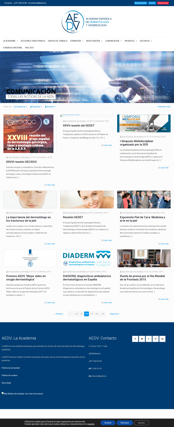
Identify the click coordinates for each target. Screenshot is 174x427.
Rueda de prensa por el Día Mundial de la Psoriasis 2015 (142, 277)
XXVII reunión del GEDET (79, 125)
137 (91, 314)
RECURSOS (145, 41)
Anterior (59, 314)
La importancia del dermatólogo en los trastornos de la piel (28, 219)
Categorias (21, 107)
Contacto (8, 3)
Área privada (140, 3)
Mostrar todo (164, 107)
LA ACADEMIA (9, 41)
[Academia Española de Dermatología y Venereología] (87, 21)
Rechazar (125, 423)
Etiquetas (36, 107)
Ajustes (141, 423)
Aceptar (108, 423)
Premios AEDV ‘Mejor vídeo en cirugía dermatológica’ (26, 277)
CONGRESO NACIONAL (12, 48)
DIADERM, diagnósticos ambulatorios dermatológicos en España (87, 277)
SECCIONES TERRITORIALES (33, 41)
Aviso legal (6, 383)
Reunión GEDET (73, 217)
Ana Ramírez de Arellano (19, 157)
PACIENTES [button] (130, 41)
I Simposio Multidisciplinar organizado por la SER (136, 143)
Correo (152, 3)
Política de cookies (9, 375)
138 (96, 314)
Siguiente (114, 314)
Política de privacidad (11, 368)
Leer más (51, 185)
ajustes (91, 424)
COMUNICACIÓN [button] (112, 41)
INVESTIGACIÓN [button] (93, 41)
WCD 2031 (29, 48)
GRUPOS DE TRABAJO (57, 41)
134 (76, 314)
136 (86, 314)
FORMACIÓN (75, 41)
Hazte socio (163, 3)
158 (102, 314)
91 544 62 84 (21, 3)
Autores (50, 107)
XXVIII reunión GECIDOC (21, 161)
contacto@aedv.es (38, 3)
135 (81, 314)
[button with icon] (135, 339)
